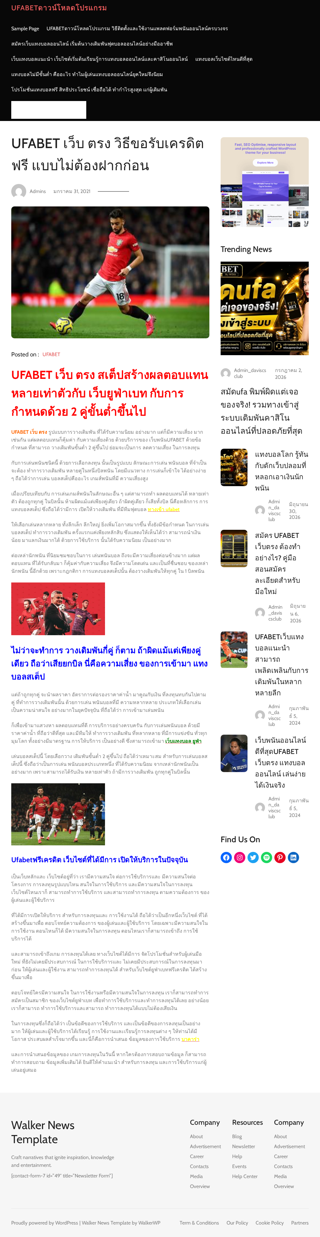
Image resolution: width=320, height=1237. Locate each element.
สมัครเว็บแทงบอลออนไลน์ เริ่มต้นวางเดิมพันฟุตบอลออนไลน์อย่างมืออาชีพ (92, 44)
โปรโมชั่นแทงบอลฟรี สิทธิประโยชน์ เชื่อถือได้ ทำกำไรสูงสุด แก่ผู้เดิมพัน (89, 90)
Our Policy (237, 1223)
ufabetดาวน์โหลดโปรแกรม (59, 7)
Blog (237, 1136)
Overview (200, 1186)
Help (237, 1156)
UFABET (51, 354)
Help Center (245, 1176)
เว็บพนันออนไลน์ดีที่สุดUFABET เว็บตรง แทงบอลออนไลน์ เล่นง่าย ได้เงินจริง (280, 763)
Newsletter (243, 1146)
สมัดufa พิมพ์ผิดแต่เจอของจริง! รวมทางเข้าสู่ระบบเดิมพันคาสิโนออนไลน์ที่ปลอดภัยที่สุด (261, 411)
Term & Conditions (199, 1223)
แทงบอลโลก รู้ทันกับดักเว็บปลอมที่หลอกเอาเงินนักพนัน (281, 471)
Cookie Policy (270, 1223)
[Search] (79, 110)
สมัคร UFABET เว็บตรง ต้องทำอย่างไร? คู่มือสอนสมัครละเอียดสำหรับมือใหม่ (278, 563)
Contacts (199, 1166)
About (196, 1136)
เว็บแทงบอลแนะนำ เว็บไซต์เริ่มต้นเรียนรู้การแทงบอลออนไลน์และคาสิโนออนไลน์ (99, 59)
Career (197, 1156)
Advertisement (205, 1146)
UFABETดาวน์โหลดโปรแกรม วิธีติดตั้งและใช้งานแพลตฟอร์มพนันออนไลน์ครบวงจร (137, 28)
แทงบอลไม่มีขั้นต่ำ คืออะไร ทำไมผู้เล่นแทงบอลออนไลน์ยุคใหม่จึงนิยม (87, 74)
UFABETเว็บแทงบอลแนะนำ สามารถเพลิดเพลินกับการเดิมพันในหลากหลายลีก (281, 664)
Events (239, 1166)
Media (196, 1176)
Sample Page (25, 28)
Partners (300, 1223)
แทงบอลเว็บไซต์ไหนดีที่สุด (223, 59)
